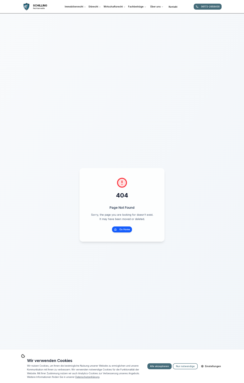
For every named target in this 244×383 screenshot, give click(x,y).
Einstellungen (213, 366)
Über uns (155, 6)
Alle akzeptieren (159, 366)
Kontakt (173, 6)
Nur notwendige (185, 366)
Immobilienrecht (74, 6)
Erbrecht (93, 6)
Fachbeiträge (136, 6)
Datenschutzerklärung (87, 377)
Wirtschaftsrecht (113, 6)
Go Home (124, 229)
